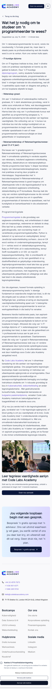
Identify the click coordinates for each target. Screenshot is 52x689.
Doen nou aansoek (36, 6)
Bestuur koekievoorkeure (24, 673)
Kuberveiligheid (9, 615)
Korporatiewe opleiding (38, 620)
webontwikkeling (30, 385)
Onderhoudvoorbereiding (13, 652)
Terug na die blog (12, 16)
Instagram (32, 647)
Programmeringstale (11, 217)
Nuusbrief (6, 656)
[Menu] (48, 6)
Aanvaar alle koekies (24, 683)
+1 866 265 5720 (12, 589)
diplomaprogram (9, 73)
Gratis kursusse (9, 642)
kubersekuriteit (15, 385)
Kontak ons (33, 630)
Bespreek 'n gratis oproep (24, 549)
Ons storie (32, 615)
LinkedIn (32, 642)
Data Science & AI (10, 620)
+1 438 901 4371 (11, 586)
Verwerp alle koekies (24, 678)
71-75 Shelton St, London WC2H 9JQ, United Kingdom (26, 600)
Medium (31, 652)
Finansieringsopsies (37, 625)
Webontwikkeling (10, 630)
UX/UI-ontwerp (9, 625)
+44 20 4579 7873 (12, 582)
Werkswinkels (8, 647)
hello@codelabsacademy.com (17, 594)
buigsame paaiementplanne (14, 395)
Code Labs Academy (14, 360)
